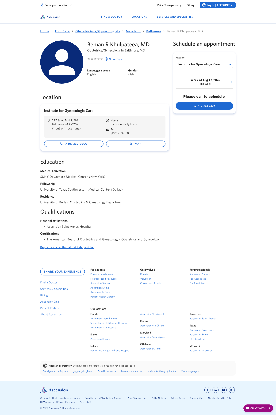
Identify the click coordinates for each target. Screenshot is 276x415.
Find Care (62, 31)
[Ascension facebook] (207, 390)
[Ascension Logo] (89, 390)
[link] (169, 5)
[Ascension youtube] (224, 390)
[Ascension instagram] (232, 390)
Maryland (133, 31)
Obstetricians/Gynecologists (97, 31)
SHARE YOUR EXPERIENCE (62, 271)
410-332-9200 (206, 105)
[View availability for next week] (232, 82)
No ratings (115, 59)
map (138, 143)
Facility (180, 57)
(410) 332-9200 (76, 143)
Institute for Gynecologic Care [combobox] (199, 64)
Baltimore (153, 31)
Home (44, 31)
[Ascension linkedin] (215, 390)
